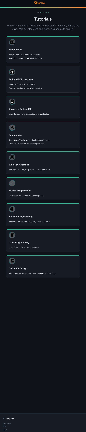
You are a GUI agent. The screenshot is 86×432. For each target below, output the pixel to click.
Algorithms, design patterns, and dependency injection (32, 273)
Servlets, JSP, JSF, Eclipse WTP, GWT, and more (29, 169)
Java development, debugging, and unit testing (29, 114)
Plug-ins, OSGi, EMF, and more (22, 84)
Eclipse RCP (15, 49)
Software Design (18, 268)
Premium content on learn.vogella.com (25, 58)
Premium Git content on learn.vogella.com (27, 143)
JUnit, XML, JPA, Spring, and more (24, 247)
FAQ (4, 426)
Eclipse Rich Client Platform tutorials (24, 54)
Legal (5, 430)
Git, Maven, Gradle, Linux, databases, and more (29, 140)
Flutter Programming (20, 190)
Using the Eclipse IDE (20, 109)
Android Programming (21, 216)
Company (10, 418)
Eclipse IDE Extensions (21, 79)
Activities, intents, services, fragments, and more (29, 221)
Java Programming (19, 242)
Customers (7, 423)
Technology (15, 134)
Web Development (19, 164)
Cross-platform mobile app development (26, 195)
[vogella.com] (39, 3)
